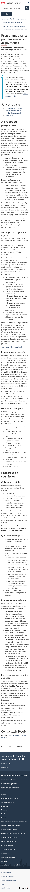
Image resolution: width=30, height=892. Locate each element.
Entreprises (4, 806)
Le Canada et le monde (8, 841)
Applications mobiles (7, 876)
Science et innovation (8, 849)
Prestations (4, 810)
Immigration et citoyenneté (9, 798)
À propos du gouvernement (10, 788)
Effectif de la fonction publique (12, 22)
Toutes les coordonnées (8, 780)
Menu (7, 14)
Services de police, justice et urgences (13, 833)
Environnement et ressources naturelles (14, 822)
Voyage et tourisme (7, 802)
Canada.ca (4, 19)
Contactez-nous (6, 763)
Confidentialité (5, 888)
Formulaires (5, 767)
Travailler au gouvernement (18, 19)
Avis (2, 884)
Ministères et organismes (9, 784)
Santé (3, 814)
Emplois (3, 794)
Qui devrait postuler (15, 113)
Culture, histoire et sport (9, 830)
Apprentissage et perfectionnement (14, 26)
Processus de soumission (13, 111)
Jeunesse (4, 861)
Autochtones (5, 853)
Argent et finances (7, 845)
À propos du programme (13, 108)
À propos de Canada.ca (8, 880)
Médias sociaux (6, 872)
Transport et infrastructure (9, 837)
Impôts (3, 818)
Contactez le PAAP (11, 115)
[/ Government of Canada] (11, 2)
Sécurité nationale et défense (10, 826)
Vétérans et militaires (8, 857)
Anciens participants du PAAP (11, 347)
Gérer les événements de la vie (10, 865)
